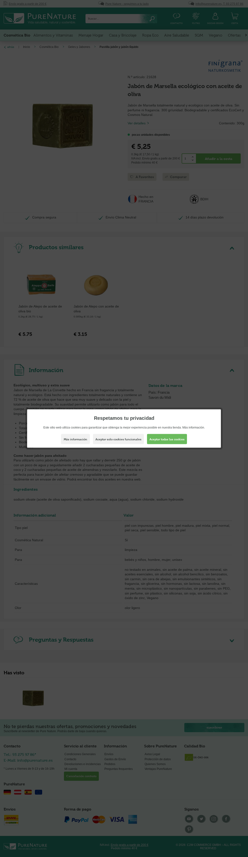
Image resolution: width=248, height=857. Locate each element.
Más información (75, 439)
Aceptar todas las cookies (167, 439)
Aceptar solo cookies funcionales (118, 439)
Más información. (193, 427)
